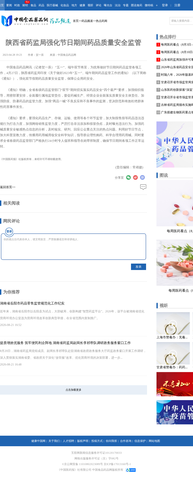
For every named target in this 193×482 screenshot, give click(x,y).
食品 (33, 5)
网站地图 (154, 440)
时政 (17, 5)
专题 (126, 5)
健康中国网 (38, 440)
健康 (82, 5)
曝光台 (108, 5)
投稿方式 (97, 440)
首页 (76, 20)
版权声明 (82, 440)
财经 (25, 5)
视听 (90, 5)
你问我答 (111, 440)
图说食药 (136, 5)
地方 (74, 5)
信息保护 (140, 440)
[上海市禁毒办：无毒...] (173, 323)
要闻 (9, 5)
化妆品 (65, 5)
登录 (165, 5)
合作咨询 (125, 440)
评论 (98, 5)
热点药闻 (101, 20)
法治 (117, 5)
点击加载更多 (73, 389)
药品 (41, 5)
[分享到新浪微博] (136, 177)
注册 (177, 5)
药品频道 (87, 20)
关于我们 (54, 440)
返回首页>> (7, 187)
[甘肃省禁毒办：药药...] (173, 353)
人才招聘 (68, 440)
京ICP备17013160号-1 (117, 464)
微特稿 (149, 5)
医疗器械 (52, 5)
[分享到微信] (129, 177)
